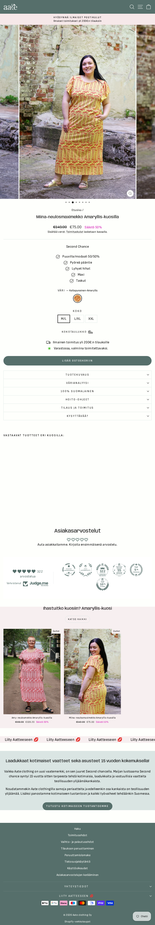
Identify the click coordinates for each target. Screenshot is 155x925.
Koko (77, 311)
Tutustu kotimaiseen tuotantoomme (77, 806)
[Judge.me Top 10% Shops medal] (102, 584)
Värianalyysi (77, 383)
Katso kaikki (77, 619)
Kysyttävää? (77, 416)
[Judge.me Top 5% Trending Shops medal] (136, 569)
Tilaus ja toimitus (77, 407)
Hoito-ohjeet (78, 399)
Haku (77, 829)
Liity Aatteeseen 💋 (76, 896)
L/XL (77, 319)
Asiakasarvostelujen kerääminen (78, 875)
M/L (63, 319)
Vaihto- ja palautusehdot (77, 842)
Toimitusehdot (77, 835)
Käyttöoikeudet (77, 868)
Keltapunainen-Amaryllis (77, 298)
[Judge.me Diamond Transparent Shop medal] (68, 569)
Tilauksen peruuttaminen (77, 848)
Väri (77, 290)
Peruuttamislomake (77, 855)
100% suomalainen (77, 391)
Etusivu (77, 210)
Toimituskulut (74, 232)
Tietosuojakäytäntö (78, 862)
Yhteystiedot (76, 886)
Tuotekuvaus (77, 374)
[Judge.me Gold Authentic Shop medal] (85, 569)
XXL (91, 319)
